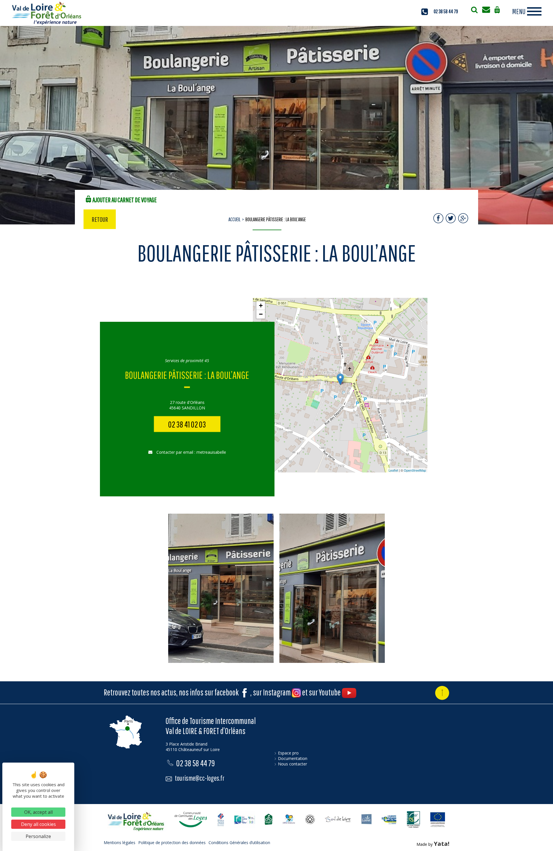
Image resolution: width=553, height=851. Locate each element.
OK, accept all (38, 812)
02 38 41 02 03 (187, 424)
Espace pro (288, 753)
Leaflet (393, 470)
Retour (100, 219)
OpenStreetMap (415, 470)
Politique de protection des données (172, 842)
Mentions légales (119, 842)
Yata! (441, 844)
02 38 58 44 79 (446, 11)
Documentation (292, 758)
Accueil (234, 219)
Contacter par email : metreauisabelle (190, 452)
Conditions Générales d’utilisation (239, 842)
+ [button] (261, 305)
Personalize (38, 836)
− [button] (261, 314)
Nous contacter (292, 764)
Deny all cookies (38, 824)
